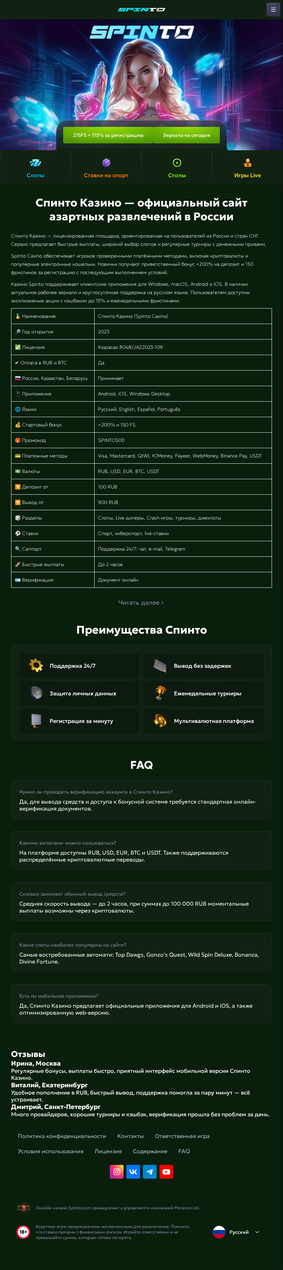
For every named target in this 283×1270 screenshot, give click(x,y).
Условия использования (51, 1151)
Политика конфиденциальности (62, 1135)
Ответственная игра (182, 1135)
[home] (141, 10)
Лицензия (108, 1151)
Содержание (150, 1151)
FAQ (184, 1151)
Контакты (130, 1135)
